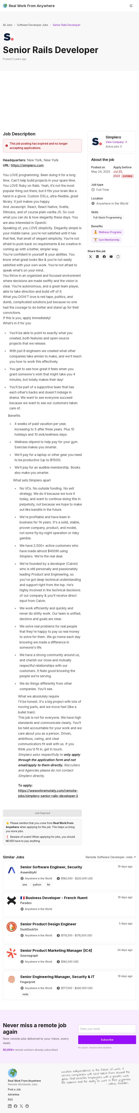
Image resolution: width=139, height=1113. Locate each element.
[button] (131, 5)
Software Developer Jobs (32, 24)
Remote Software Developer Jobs (109, 857)
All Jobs (7, 24)
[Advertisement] (69, 98)
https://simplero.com (27, 165)
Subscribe (107, 1039)
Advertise (13, 1094)
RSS (10, 1099)
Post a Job (14, 1089)
